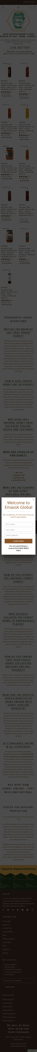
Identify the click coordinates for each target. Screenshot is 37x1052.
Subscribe (18, 541)
